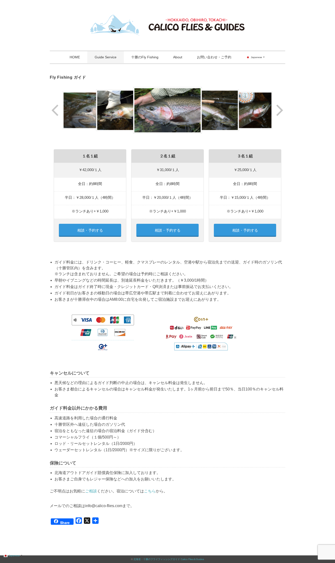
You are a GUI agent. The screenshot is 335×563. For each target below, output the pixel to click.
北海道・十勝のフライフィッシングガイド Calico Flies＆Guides (168, 559)
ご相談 (91, 491)
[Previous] (55, 110)
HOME (75, 57)
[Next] (279, 110)
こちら (150, 491)
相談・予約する (90, 230)
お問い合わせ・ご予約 (214, 57)
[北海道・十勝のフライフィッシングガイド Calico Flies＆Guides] (167, 18)
